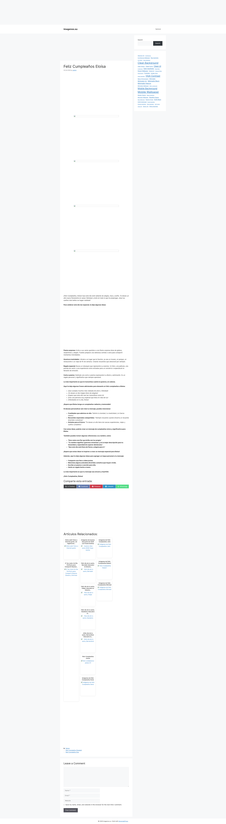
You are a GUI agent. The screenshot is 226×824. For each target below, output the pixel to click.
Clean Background (148, 62)
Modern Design (142, 95)
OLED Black (157, 99)
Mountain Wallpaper (143, 97)
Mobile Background (147, 88)
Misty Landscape (153, 86)
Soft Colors (157, 104)
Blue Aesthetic (154, 58)
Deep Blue (157, 68)
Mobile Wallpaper (148, 92)
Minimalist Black (153, 81)
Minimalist (152, 79)
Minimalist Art (142, 81)
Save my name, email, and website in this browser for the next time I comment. (94, 805)
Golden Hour (154, 73)
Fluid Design (140, 73)
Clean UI (157, 66)
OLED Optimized (142, 102)
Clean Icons (149, 66)
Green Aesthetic (141, 76)
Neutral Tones (149, 99)
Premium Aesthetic (142, 104)
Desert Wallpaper (143, 71)
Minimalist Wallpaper (143, 86)
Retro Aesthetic (150, 104)
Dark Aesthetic (149, 69)
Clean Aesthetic (146, 60)
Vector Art (145, 106)
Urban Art (140, 106)
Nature (68, 748)
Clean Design (141, 66)
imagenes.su (71, 29)
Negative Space (154, 97)
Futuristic (147, 73)
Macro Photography (143, 79)
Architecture (148, 55)
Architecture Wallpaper (144, 58)
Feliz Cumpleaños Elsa (72, 752)
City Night (140, 60)
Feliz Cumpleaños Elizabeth (74, 750)
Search (140, 40)
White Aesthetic (153, 106)
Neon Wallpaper (141, 99)
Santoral (158, 29)
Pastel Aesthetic (151, 102)
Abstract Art (141, 55)
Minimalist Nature (144, 83)
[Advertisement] (113, 12)
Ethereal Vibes (158, 71)
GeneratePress (123, 821)
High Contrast (153, 76)
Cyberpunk (140, 68)
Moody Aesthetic (150, 95)
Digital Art (151, 71)
